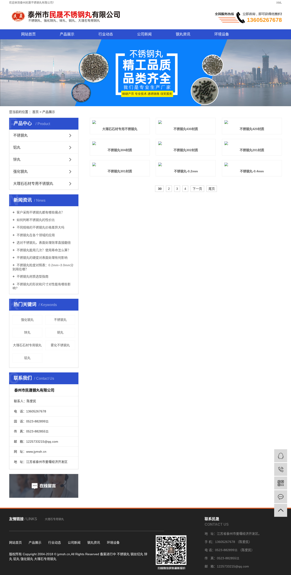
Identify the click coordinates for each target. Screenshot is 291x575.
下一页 (197, 189)
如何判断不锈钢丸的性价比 (35, 220)
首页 (35, 112)
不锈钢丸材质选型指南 (32, 276)
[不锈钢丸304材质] (119, 143)
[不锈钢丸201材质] (251, 143)
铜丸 (60, 332)
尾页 (211, 189)
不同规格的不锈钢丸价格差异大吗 (40, 227)
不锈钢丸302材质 (185, 150)
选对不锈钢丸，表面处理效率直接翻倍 (43, 242)
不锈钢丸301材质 (120, 171)
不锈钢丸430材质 (185, 129)
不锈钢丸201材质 (252, 150)
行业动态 (105, 34)
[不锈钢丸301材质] (119, 164)
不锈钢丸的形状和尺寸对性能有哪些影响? (42, 286)
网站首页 (28, 34)
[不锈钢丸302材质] (185, 143)
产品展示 (67, 34)
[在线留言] (280, 496)
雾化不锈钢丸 (60, 345)
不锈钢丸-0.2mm (186, 171)
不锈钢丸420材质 (252, 129)
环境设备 (221, 34)
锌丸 (16, 159)
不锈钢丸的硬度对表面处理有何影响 (42, 257)
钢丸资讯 (183, 34)
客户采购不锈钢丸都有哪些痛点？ (40, 212)
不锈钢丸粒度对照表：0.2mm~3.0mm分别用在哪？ (43, 267)
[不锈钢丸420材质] (251, 122)
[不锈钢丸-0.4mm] (251, 164)
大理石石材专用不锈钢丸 (33, 184)
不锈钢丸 (20, 135)
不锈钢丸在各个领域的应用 (35, 235)
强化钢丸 (20, 171)
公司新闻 (144, 34)
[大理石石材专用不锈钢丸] (119, 122)
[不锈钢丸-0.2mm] (185, 164)
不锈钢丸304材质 (120, 150)
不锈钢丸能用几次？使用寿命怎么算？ (43, 250)
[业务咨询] (280, 455)
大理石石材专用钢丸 (27, 345)
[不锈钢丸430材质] (185, 122)
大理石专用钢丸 (54, 519)
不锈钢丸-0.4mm (252, 171)
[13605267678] (280, 469)
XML (279, 2)
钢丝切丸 (136, 554)
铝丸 (16, 147)
